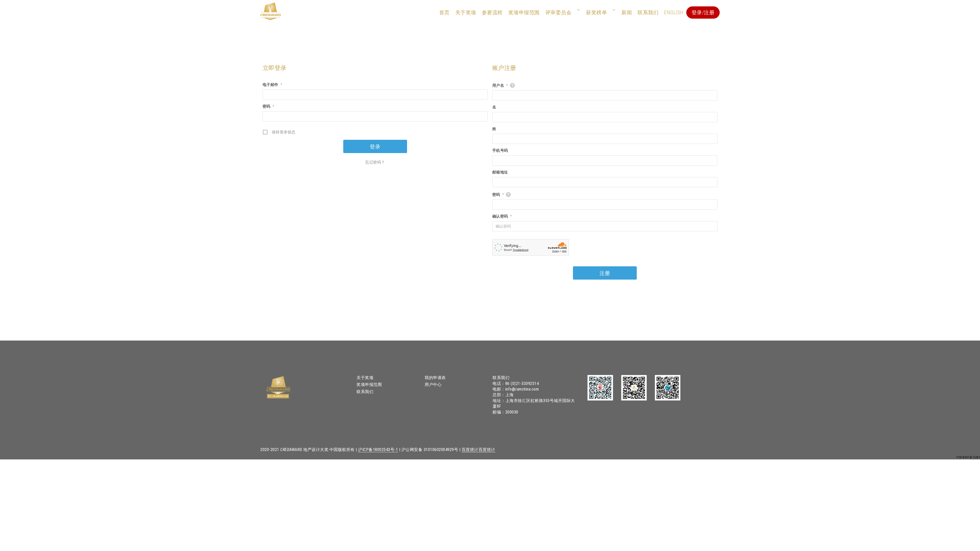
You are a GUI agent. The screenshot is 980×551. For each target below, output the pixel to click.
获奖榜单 (596, 12)
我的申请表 (435, 377)
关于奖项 (465, 12)
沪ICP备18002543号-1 (378, 449)
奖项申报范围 (524, 12)
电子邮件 (272, 84)
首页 (444, 12)
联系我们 (648, 12)
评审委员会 (558, 12)
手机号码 (500, 150)
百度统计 (470, 449)
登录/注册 (703, 12)
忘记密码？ (375, 162)
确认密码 (502, 216)
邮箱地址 (500, 172)
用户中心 (433, 384)
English (673, 12)
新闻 (626, 12)
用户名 (500, 85)
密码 (268, 106)
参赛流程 (492, 12)
